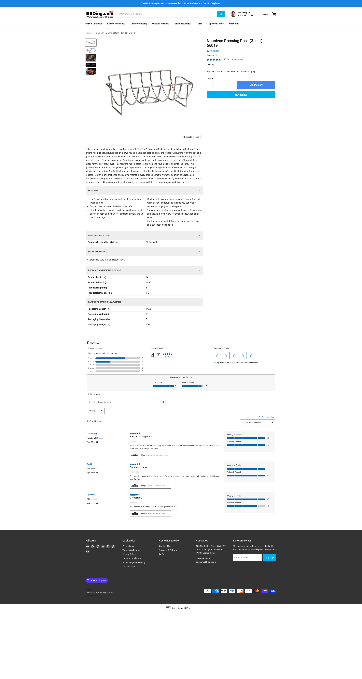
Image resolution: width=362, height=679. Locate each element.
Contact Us (164, 546)
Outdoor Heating (139, 23)
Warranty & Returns (131, 550)
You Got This (128, 566)
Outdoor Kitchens (161, 23)
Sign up (269, 557)
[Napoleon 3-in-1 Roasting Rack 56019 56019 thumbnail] (90, 42)
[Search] (221, 14)
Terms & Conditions (131, 558)
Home (88, 33)
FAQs (161, 554)
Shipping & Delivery (168, 550)
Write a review (237, 59)
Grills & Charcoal (93, 23)
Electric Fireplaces (116, 23)
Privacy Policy (129, 554)
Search (88, 590)
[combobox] (181, 608)
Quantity (211, 78)
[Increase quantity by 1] (232, 85)
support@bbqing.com (206, 562)
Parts (199, 23)
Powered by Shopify (93, 595)
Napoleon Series (215, 23)
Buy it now (241, 94)
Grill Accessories (183, 23)
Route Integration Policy (133, 562)
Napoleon (214, 50)
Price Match (128, 546)
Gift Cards (234, 23)
